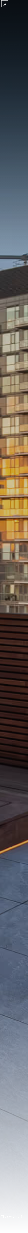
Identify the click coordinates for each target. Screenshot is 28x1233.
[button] (23, 3)
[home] (4, 4)
